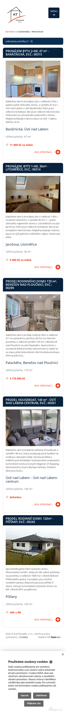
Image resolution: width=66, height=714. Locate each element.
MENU (53, 11)
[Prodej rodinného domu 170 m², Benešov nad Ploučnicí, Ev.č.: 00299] (33, 312)
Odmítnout (41, 695)
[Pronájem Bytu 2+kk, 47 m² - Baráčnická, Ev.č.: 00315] (33, 79)
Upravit (24, 695)
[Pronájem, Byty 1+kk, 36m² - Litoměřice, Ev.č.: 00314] (33, 194)
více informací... (44, 152)
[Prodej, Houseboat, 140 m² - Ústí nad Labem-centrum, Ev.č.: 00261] (33, 428)
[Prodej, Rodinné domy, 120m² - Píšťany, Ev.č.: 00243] (33, 546)
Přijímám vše (34, 703)
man (55, 637)
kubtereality (24, 31)
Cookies (23, 637)
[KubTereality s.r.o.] (16, 13)
